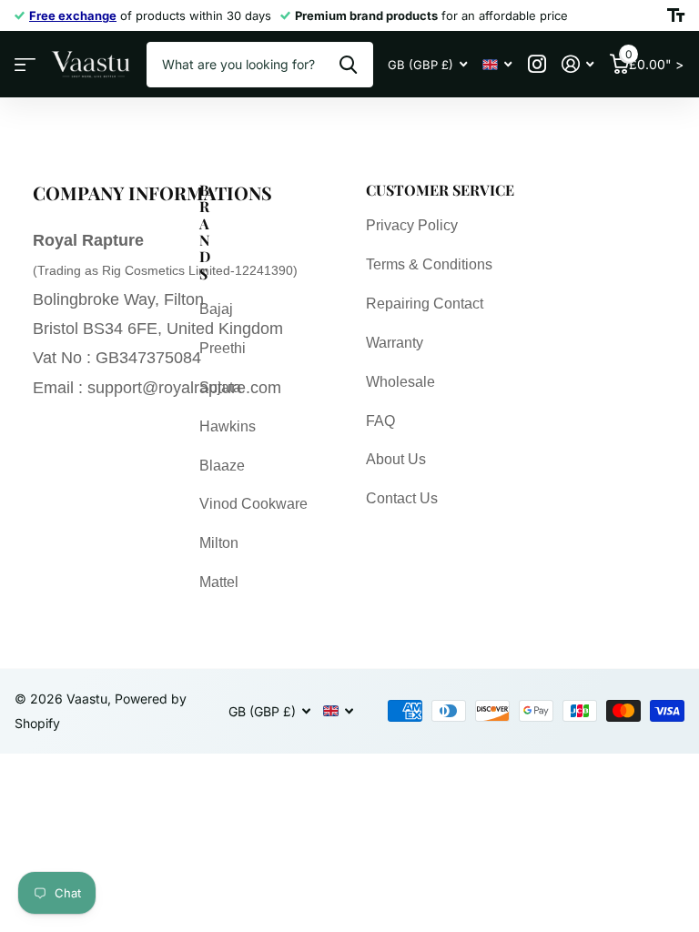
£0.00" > (654, 59)
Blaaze (222, 465)
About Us (396, 459)
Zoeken (348, 64)
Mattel (218, 582)
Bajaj (216, 309)
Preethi (222, 348)
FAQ (380, 421)
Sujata (220, 387)
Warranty (394, 342)
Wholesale (400, 382)
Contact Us (402, 498)
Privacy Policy (412, 225)
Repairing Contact (424, 303)
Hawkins (227, 426)
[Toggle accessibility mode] (675, 15)
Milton (218, 543)
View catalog (25, 65)
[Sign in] (577, 64)
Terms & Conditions (429, 264)
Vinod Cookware (253, 504)
